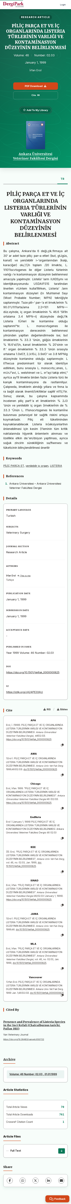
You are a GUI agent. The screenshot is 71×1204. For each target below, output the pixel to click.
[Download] (61, 1151)
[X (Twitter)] (35, 1181)
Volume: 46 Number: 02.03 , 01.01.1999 (33, 1074)
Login (63, 4)
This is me (25, 575)
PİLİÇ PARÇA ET (13, 465)
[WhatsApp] (23, 1181)
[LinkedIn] (48, 1181)
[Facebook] (10, 1181)
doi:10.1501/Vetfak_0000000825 (40, 769)
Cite (34, 95)
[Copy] (62, 745)
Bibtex (64, 709)
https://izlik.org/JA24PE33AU (24, 692)
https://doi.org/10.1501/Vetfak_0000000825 (32, 672)
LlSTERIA (56, 465)
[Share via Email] (61, 1181)
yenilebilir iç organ (37, 465)
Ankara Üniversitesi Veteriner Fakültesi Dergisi (35, 156)
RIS (49, 709)
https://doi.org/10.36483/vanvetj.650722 (23, 1039)
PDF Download (34, 86)
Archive (9, 1059)
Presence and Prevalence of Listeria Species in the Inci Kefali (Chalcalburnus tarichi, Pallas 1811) (34, 1025)
